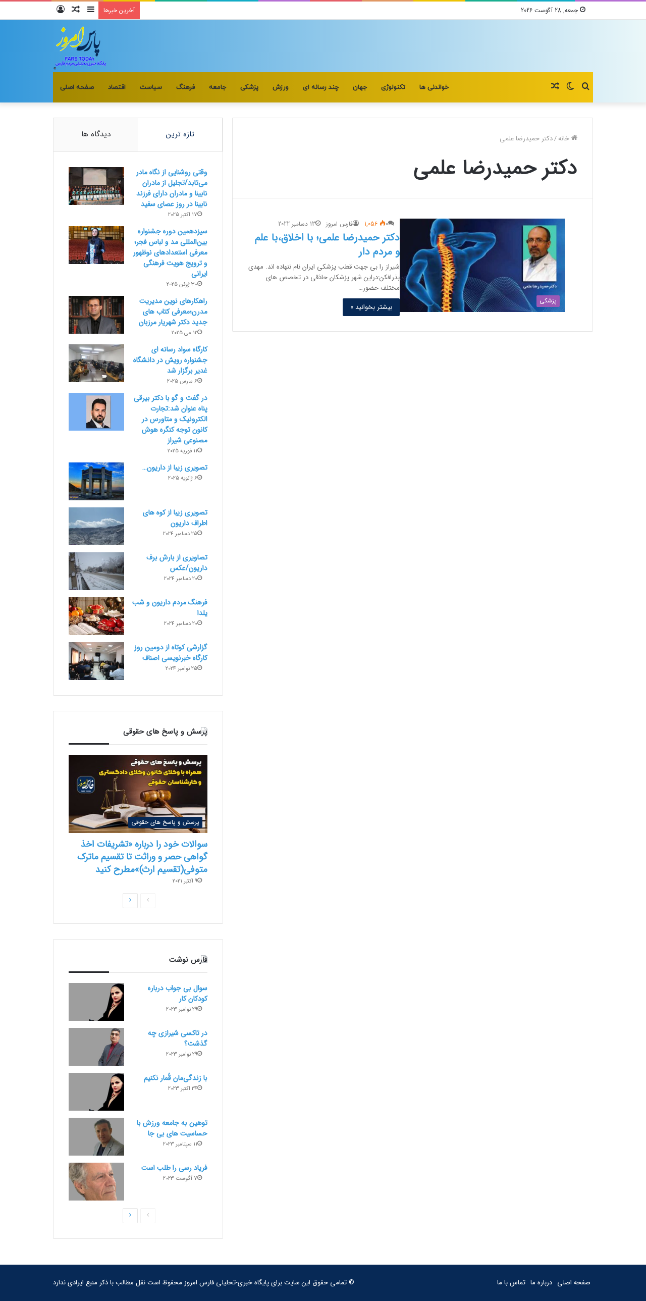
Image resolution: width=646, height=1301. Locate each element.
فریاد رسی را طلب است (174, 1167)
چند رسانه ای (321, 87)
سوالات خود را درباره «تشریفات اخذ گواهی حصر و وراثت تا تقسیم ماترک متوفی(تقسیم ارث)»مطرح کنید (142, 856)
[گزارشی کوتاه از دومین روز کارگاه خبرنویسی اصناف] (96, 661)
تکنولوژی (393, 87)
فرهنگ (185, 87)
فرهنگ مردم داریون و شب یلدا (169, 607)
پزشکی (249, 87)
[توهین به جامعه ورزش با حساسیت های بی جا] (96, 1137)
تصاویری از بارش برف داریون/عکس (176, 563)
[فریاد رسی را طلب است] (96, 1182)
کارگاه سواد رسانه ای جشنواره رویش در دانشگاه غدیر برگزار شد (170, 360)
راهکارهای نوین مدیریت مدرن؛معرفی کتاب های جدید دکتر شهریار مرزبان (173, 311)
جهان (360, 87)
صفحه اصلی (77, 87)
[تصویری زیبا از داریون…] (96, 481)
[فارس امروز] (80, 46)
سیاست (151, 87)
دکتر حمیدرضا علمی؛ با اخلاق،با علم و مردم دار (327, 244)
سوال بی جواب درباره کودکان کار (177, 993)
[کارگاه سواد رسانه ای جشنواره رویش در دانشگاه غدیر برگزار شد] (96, 363)
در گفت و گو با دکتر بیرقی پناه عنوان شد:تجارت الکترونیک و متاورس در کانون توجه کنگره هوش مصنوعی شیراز (170, 419)
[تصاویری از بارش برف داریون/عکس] (96, 571)
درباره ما (541, 1282)
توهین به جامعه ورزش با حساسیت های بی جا (172, 1128)
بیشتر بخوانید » (371, 307)
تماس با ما (511, 1282)
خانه (564, 138)
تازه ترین (180, 134)
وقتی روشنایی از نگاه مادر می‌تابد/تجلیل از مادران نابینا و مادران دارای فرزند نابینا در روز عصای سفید (171, 188)
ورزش (281, 87)
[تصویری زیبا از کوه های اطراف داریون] (96, 526)
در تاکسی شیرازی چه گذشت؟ (177, 1038)
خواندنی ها (434, 87)
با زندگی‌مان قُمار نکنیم (175, 1077)
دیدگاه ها (96, 134)
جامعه (217, 87)
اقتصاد (117, 87)
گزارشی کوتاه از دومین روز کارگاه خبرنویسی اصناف (170, 652)
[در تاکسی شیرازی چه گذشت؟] (96, 1047)
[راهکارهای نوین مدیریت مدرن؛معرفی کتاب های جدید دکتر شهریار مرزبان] (96, 315)
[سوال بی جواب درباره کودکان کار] (96, 1002)
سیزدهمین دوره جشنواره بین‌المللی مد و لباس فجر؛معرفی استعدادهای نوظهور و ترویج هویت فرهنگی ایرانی (170, 252)
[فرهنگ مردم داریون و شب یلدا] (96, 616)
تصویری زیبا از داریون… (174, 467)
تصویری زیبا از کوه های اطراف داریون (175, 518)
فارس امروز (339, 224)
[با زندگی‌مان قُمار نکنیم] (96, 1092)
